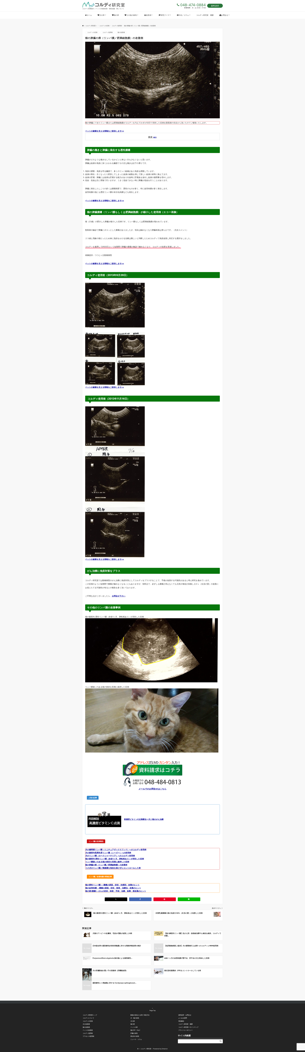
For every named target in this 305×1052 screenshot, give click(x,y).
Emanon (165, 1049)
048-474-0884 (193, 5)
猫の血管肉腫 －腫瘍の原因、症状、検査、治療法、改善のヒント (113, 888)
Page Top (153, 1010)
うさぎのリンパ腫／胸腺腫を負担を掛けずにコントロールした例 (113, 868)
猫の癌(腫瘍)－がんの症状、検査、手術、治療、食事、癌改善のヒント (115, 891)
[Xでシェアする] (116, 899)
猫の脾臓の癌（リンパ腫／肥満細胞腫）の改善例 (106, 865)
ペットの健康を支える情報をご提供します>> (104, 131)
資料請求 (215, 6)
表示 (154, 137)
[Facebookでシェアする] (140, 899)
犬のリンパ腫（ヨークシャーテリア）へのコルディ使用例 (110, 855)
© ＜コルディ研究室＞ (145, 1049)
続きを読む (90, 684)
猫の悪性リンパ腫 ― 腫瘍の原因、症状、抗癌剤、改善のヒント (112, 885)
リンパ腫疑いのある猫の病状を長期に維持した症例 (107, 861)
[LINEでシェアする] (189, 899)
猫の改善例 (121, 32)
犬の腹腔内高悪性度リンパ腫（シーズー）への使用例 (108, 852)
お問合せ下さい (118, 596)
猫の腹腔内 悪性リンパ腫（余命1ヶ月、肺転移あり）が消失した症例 (114, 859)
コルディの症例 (92, 32)
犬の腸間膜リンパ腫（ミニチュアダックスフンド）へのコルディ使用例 (115, 849)
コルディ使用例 (107, 32)
